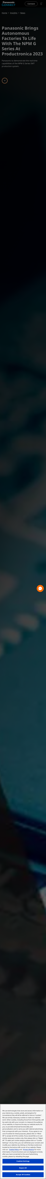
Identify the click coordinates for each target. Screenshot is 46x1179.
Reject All (23, 1168)
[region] (23, 1141)
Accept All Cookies (23, 1174)
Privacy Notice (28, 1149)
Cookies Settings (23, 1161)
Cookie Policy (14, 1149)
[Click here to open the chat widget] (40, 588)
